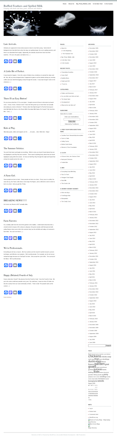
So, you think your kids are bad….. (71, 96)
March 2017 (92, 86)
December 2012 (93, 220)
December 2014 (93, 152)
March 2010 (92, 315)
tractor (107, 378)
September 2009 (93, 333)
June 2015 (92, 134)
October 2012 (93, 226)
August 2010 (92, 301)
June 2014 (92, 170)
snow (89, 378)
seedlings (103, 377)
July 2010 (92, 303)
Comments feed (93, 414)
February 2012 (93, 250)
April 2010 (92, 312)
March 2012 (92, 247)
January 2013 (93, 217)
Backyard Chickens (66, 159)
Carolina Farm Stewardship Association (72, 135)
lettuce (102, 372)
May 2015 (92, 137)
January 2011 (93, 286)
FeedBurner (75, 124)
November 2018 (93, 69)
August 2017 (92, 81)
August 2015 (92, 128)
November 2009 (93, 327)
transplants (92, 381)
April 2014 (92, 176)
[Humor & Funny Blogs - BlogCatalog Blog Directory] (99, 422)
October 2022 (93, 54)
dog (93, 359)
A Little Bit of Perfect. (14, 71)
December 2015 (93, 116)
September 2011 (93, 262)
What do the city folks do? (68, 105)
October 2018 (93, 72)
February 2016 (93, 110)
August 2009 (92, 336)
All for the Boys (65, 192)
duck (100, 359)
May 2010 (92, 309)
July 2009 (92, 339)
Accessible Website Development (66, 435)
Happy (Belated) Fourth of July (18, 275)
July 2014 (92, 167)
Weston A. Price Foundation (69, 147)
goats (92, 366)
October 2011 (93, 259)
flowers (91, 364)
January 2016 (93, 113)
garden (99, 364)
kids (97, 372)
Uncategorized (65, 102)
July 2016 (92, 101)
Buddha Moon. (65, 78)
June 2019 (92, 66)
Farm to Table (65, 138)
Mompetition (64, 198)
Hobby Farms (65, 141)
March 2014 (92, 179)
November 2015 (93, 119)
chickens (94, 356)
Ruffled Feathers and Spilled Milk (23, 6)
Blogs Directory (92, 428)
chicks (104, 357)
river (94, 376)
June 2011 (92, 271)
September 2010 (93, 298)
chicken (108, 354)
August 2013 (92, 196)
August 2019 (92, 63)
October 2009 (93, 330)
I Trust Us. (64, 84)
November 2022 (93, 51)
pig (102, 374)
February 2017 (93, 89)
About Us (71, 3)
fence (104, 362)
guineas (97, 369)
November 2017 (93, 78)
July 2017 (92, 83)
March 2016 (92, 107)
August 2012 (92, 232)
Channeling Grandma (67, 72)
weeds (100, 381)
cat (105, 354)
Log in (91, 408)
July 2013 (92, 199)
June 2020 (92, 60)
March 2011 (92, 280)
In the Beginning (66, 50)
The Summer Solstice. (14, 148)
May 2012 (92, 241)
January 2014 (93, 185)
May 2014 (92, 173)
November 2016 (93, 95)
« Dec (90, 399)
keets (104, 369)
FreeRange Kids (65, 195)
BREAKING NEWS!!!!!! (15, 200)
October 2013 (93, 193)
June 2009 (92, 342)
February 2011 (93, 283)
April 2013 (92, 208)
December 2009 (93, 324)
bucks (97, 354)
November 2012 (93, 223)
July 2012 (92, 235)
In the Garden (109, 3)
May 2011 (92, 274)
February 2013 (93, 214)
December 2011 (93, 256)
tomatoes (101, 379)
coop (109, 357)
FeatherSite (64, 162)
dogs (96, 359)
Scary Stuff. (64, 75)
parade (99, 374)
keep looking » (8, 297)
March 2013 (92, 211)
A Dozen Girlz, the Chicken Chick (70, 156)
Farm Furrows (10, 220)
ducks (91, 361)
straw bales (95, 378)
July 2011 (92, 268)
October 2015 (93, 122)
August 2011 (92, 265)
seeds (108, 376)
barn (90, 354)
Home (64, 3)
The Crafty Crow (66, 201)
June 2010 (92, 306)
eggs (98, 361)
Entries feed (92, 411)
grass (98, 367)
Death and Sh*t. (65, 81)
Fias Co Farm (65, 174)
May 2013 (92, 205)
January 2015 (93, 149)
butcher (101, 354)
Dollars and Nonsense (67, 93)
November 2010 (93, 292)
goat (107, 364)
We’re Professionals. (13, 247)
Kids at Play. (9, 127)
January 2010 (93, 321)
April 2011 (92, 277)
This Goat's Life (65, 183)
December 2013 (93, 188)
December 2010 (93, 289)
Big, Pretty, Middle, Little (83, 3)
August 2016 (92, 98)
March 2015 (92, 143)
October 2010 (93, 295)
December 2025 (93, 48)
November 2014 (93, 155)
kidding (90, 372)
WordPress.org (93, 417)
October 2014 (93, 158)
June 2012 (92, 238)
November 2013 (93, 191)
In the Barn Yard (97, 3)
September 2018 (93, 75)
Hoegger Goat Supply (67, 177)
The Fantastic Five (67, 53)
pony (106, 374)
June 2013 (92, 202)
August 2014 (92, 164)
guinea (90, 369)
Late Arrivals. (10, 44)
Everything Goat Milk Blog (68, 171)
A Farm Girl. (10, 175)
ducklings (105, 359)
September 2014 (93, 161)
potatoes (90, 376)
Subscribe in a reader (66, 113)
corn (89, 359)
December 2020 (93, 57)
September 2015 (93, 125)
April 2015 (92, 140)
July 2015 (92, 131)
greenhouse (103, 367)
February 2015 (93, 146)
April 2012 (92, 244)
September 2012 (93, 229)
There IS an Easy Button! (15, 98)
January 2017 (93, 92)
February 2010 (93, 318)
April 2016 (92, 104)
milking (95, 374)
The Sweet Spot (65, 99)
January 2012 (93, 253)
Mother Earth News (66, 144)
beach (93, 354)
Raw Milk (63, 180)
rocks (97, 376)
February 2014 (93, 182)
